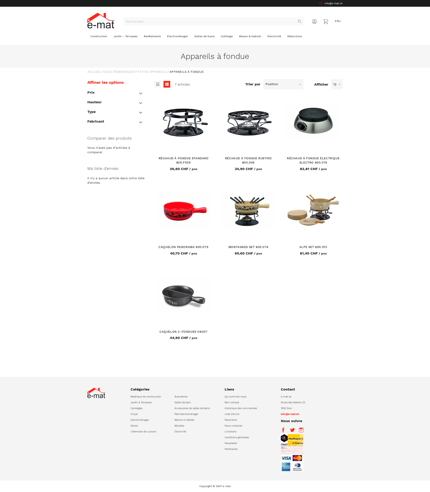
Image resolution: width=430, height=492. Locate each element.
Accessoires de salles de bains (192, 408)
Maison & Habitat (184, 420)
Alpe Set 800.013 (313, 247)
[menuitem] (98, 37)
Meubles (179, 425)
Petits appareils (152, 71)
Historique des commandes (241, 408)
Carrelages (137, 408)
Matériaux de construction (146, 396)
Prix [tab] (91, 92)
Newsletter (231, 443)
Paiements (231, 420)
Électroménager (119, 71)
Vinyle (134, 414)
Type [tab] (91, 112)
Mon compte (232, 402)
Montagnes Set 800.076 (248, 247)
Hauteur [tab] (94, 102)
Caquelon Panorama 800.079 (183, 247)
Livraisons (230, 431)
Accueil (94, 71)
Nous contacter (233, 425)
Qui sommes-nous (236, 396)
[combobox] (213, 21)
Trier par (252, 84)
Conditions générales (237, 437)
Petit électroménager (186, 414)
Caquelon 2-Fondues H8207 (183, 331)
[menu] (215, 38)
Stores (134, 425)
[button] (338, 21)
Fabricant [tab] (95, 121)
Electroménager (140, 420)
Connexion (314, 21)
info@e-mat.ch (334, 3)
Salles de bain (182, 402)
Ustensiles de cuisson (143, 431)
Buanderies (181, 396)
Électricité (180, 431)
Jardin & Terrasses (141, 402)
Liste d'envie (232, 414)
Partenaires (231, 449)
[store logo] (100, 20)
